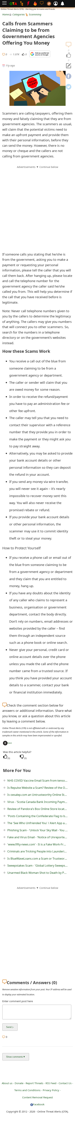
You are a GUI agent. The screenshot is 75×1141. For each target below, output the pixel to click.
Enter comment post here (17, 1001)
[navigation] (68, 55)
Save (10, 743)
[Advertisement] (37, 206)
